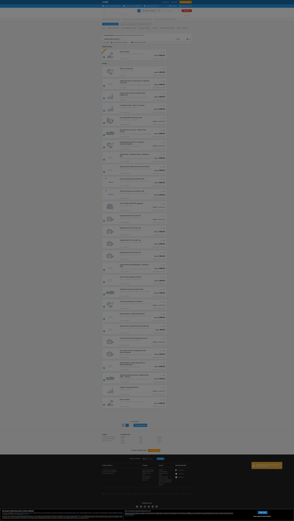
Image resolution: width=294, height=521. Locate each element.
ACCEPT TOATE (262, 512)
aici (78, 517)
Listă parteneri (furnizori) (129, 515)
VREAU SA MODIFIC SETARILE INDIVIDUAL (262, 516)
